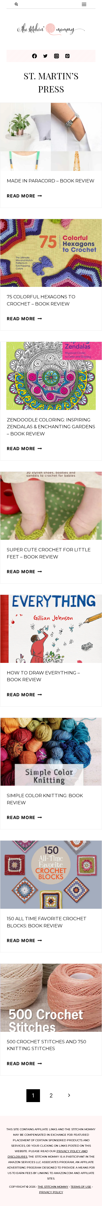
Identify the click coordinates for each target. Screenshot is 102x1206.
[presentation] (51, 137)
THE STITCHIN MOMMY (53, 1186)
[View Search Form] (16, 4)
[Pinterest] (67, 56)
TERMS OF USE (81, 1186)
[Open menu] (84, 4)
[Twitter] (45, 56)
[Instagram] (56, 56)
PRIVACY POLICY (51, 1192)
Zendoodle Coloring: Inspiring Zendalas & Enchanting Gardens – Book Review (51, 426)
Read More (24, 196)
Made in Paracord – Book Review (50, 180)
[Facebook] (34, 56)
